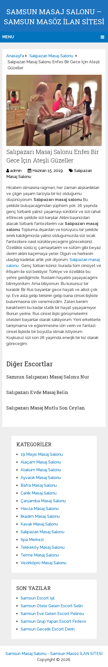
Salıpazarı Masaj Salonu (42, 532)
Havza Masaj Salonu (40, 508)
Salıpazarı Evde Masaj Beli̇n (37, 392)
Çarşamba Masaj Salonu (43, 500)
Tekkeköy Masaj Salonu (43, 547)
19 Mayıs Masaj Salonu (42, 454)
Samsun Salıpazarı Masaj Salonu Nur (47, 377)
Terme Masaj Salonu (40, 555)
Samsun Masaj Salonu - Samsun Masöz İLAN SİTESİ (54, 653)
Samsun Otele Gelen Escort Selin (52, 606)
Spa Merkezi (32, 539)
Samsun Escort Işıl (38, 598)
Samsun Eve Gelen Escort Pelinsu (52, 613)
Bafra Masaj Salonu (39, 485)
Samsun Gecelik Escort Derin (48, 629)
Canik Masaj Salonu (39, 493)
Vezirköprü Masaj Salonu (43, 562)
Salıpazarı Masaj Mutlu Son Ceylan (45, 408)
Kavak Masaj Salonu (39, 524)
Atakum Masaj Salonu (41, 470)
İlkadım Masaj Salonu (40, 516)
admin (16, 170)
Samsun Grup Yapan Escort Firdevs (53, 621)
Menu (8, 36)
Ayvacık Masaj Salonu (41, 477)
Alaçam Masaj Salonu (41, 462)
